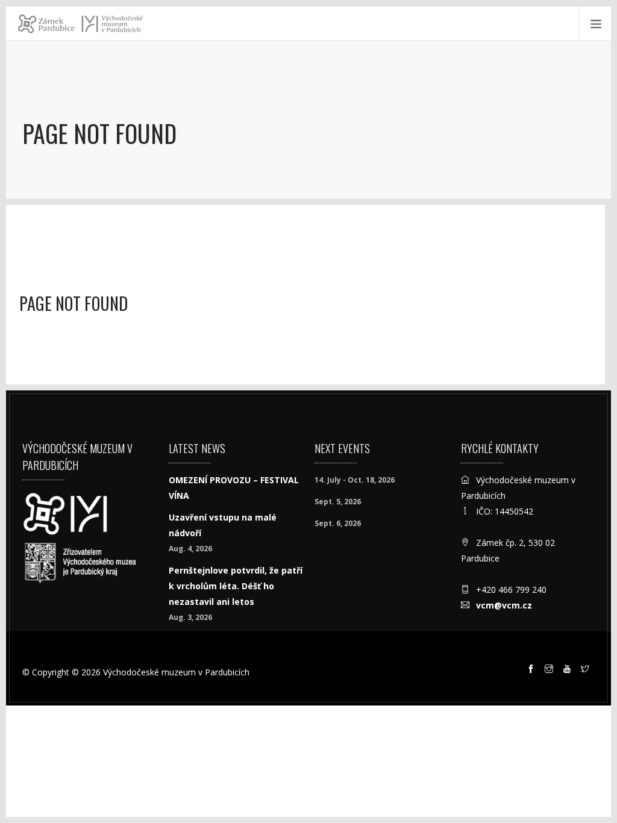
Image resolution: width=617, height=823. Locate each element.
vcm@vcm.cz (504, 605)
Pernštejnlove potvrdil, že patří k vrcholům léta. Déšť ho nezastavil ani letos (235, 586)
